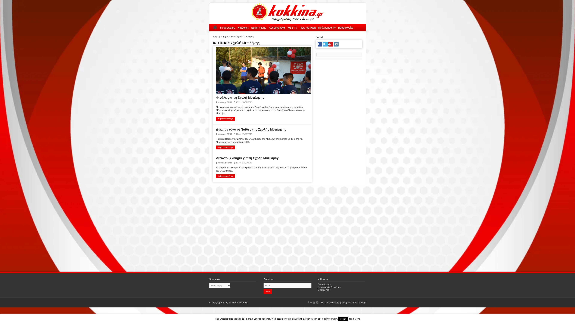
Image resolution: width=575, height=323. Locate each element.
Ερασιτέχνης (258, 27)
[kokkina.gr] (288, 11)
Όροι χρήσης (324, 289)
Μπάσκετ (243, 27)
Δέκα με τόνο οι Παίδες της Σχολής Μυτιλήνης (251, 129)
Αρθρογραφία (277, 27)
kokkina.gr (333, 302)
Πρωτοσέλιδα (308, 27)
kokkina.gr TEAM (225, 102)
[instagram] (336, 44)
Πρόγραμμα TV (327, 27)
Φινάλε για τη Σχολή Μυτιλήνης (240, 97)
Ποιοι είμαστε (324, 284)
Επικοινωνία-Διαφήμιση (329, 287)
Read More (354, 318)
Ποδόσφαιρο (227, 27)
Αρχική (215, 27)
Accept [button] (343, 319)
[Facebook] (320, 44)
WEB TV (292, 27)
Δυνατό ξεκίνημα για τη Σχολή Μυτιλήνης (247, 158)
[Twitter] (325, 44)
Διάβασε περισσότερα (225, 119)
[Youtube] (330, 44)
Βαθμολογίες (345, 27)
